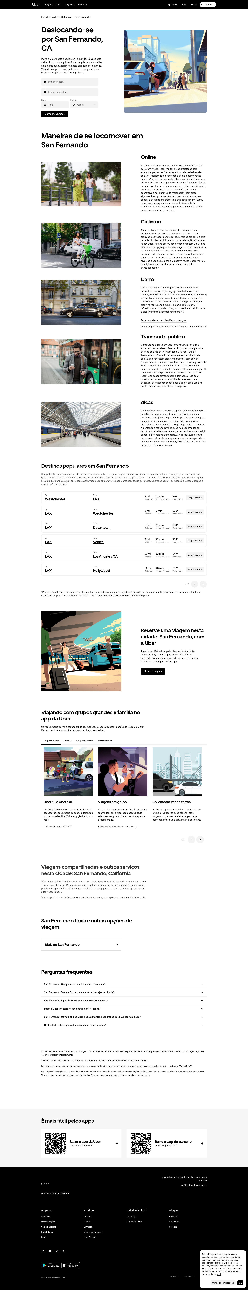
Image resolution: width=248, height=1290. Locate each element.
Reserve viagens (153, 671)
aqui (219, 1274)
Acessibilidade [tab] (105, 741)
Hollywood (101, 571)
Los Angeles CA (105, 556)
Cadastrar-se (207, 4)
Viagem (48, 4)
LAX (96, 499)
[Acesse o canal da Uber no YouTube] (49, 1251)
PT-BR (175, 4)
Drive (58, 4)
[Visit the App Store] (70, 1265)
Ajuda (184, 4)
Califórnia (66, 17)
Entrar (194, 4)
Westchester (55, 499)
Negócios (69, 4)
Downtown (102, 528)
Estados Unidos (49, 17)
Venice (98, 542)
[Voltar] (191, 839)
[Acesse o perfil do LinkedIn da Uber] (43, 1251)
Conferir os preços (55, 114)
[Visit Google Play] (51, 1266)
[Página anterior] (194, 584)
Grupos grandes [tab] (51, 741)
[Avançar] (200, 839)
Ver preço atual (195, 498)
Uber (35, 4)
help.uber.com (157, 1066)
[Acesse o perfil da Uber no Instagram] (56, 1251)
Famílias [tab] (68, 741)
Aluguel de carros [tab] (84, 741)
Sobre (81, 4)
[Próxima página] (203, 584)
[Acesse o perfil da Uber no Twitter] (63, 1251)
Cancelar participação (223, 1283)
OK (240, 1283)
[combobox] (48, 82)
